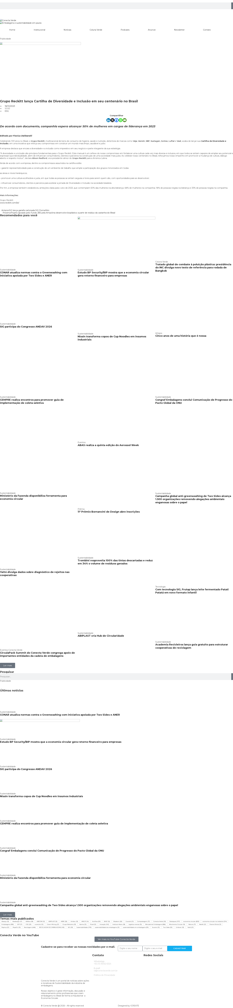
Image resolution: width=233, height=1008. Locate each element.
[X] (112, 120)
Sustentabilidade (83, 927)
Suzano (156, 927)
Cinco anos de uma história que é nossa (180, 335)
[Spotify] (18, 12)
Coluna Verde (96, 30)
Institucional (39, 30)
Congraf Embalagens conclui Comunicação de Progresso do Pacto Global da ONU (52, 850)
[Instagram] (3, 12)
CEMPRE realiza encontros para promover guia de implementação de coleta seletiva (32, 401)
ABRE (64, 921)
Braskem (117, 921)
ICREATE (134, 1005)
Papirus (5, 927)
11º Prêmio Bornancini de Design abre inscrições (109, 511)
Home (12, 30)
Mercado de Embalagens (155, 924)
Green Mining (53, 924)
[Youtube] (25, 12)
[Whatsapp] (121, 120)
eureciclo (39, 924)
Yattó (190, 927)
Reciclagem (30, 927)
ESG (7, 111)
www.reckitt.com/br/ (9, 203)
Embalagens (7, 924)
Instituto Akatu (118, 924)
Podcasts (125, 30)
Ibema (82, 924)
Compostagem (143, 921)
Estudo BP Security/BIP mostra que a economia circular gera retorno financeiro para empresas (113, 274)
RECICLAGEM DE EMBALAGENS (51, 927)
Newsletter (179, 30)
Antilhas (96, 921)
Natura (192, 924)
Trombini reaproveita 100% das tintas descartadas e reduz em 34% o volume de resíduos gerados (115, 562)
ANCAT (85, 921)
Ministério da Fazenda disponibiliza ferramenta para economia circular (45, 878)
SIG (70, 927)
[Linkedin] (10, 12)
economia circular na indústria (215, 921)
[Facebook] (116, 120)
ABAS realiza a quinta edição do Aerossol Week (108, 445)
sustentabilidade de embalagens (107, 927)
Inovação (104, 924)
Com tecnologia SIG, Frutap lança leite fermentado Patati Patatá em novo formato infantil (192, 591)
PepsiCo (16, 927)
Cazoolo (130, 921)
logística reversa (135, 924)
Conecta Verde (159, 921)
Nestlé (202, 924)
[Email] (125, 120)
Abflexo (29, 921)
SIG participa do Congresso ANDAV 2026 (26, 326)
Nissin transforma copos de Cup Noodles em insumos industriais (41, 796)
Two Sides (167, 927)
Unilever (180, 927)
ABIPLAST (52, 921)
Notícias (67, 30)
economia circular (191, 921)
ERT (19, 924)
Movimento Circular (177, 924)
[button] (7, 665)
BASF (107, 921)
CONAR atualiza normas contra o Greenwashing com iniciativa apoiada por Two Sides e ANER (33, 274)
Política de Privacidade (104, 975)
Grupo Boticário (69, 924)
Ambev (74, 921)
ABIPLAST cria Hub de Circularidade (101, 635)
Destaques (174, 921)
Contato (207, 30)
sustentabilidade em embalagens (135, 927)
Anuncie (152, 30)
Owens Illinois (215, 924)
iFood (93, 924)
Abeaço (5, 921)
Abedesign (17, 921)
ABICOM (41, 921)
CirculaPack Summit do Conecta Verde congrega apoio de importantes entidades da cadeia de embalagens (37, 654)
